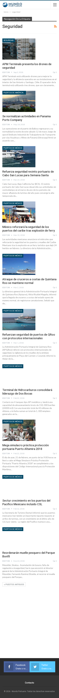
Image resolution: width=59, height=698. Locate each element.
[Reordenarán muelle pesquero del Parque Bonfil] (18, 537)
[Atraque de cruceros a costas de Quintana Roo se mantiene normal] (18, 264)
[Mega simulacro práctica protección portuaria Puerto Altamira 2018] (18, 430)
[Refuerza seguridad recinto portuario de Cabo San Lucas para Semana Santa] (18, 156)
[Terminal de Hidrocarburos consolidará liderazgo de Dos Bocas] (18, 374)
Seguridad (8, 40)
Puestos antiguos (14, 584)
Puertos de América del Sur (14, 93)
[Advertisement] (29, 616)
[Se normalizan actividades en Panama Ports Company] (18, 101)
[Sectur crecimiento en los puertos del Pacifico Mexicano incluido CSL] (18, 485)
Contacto (29, 682)
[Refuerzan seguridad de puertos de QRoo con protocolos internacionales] (18, 319)
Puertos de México (12, 148)
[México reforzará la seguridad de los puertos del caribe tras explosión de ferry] (18, 212)
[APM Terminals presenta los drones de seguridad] (18, 49)
